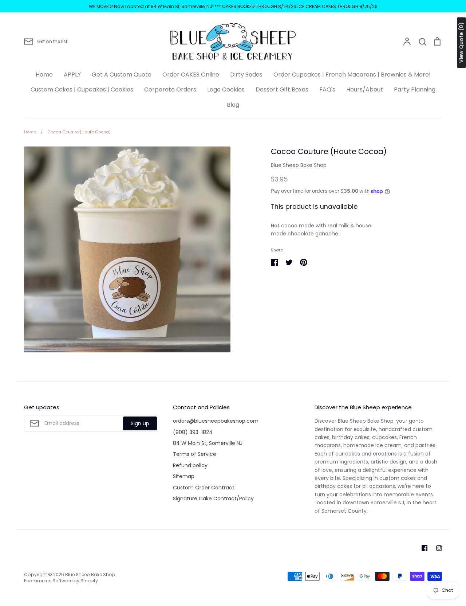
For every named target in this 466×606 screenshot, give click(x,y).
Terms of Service (194, 454)
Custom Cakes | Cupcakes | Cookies (82, 89)
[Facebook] (424, 548)
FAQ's (327, 89)
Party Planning (414, 89)
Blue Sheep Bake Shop (299, 165)
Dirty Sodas (246, 74)
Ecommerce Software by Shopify (61, 581)
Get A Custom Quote (121, 74)
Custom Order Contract (203, 487)
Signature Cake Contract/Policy (213, 498)
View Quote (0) (461, 43)
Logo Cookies (226, 89)
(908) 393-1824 (193, 432)
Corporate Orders (170, 89)
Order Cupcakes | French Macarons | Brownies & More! (352, 74)
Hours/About (364, 89)
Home (44, 74)
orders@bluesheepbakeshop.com (215, 421)
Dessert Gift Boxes (282, 89)
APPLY (72, 74)
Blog (233, 105)
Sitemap (183, 476)
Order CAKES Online (190, 74)
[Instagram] (439, 548)
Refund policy (190, 465)
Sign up (140, 423)
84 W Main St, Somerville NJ (207, 443)
